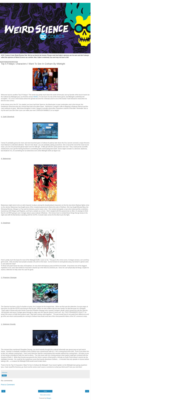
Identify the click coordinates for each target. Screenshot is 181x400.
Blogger (49, 398)
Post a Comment (8, 385)
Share (4, 375)
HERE (35, 97)
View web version (45, 395)
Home (45, 391)
